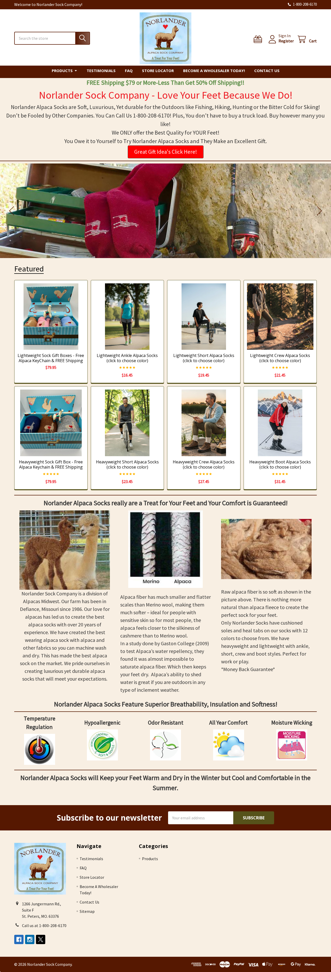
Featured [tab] (29, 268)
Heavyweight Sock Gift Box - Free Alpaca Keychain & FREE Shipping (51, 464)
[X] (40, 939)
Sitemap (87, 911)
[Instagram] (29, 939)
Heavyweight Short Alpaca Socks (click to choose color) (127, 464)
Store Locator (158, 70)
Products (62, 70)
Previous (11, 211)
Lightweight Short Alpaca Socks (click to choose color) (203, 358)
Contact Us (267, 70)
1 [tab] (156, 248)
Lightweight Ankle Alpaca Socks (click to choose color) (127, 358)
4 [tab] (171, 248)
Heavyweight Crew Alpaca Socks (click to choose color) (204, 464)
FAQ (129, 70)
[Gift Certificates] (259, 39)
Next (319, 211)
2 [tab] (161, 248)
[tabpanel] (165, 211)
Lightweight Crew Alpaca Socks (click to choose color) (280, 358)
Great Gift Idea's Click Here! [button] (165, 151)
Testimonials (101, 70)
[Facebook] (19, 939)
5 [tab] (175, 248)
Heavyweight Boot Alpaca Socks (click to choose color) (280, 464)
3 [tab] (167, 248)
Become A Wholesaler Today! (214, 70)
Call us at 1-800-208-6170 (44, 925)
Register (286, 40)
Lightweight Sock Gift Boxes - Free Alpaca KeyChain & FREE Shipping (51, 358)
